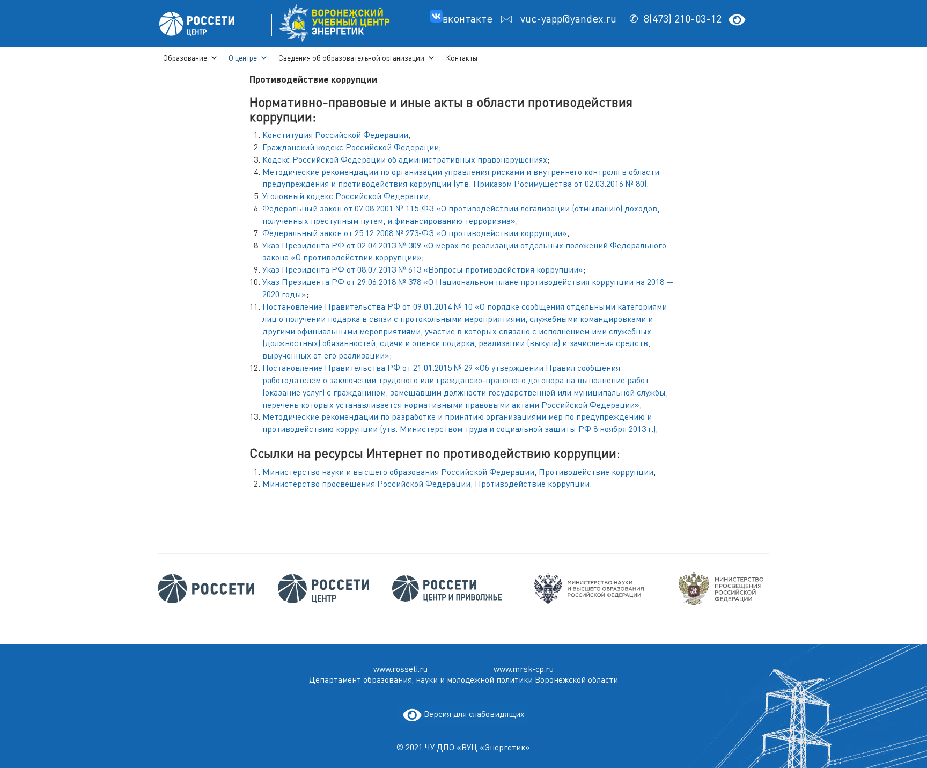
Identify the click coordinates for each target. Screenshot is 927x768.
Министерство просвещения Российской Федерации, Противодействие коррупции (426, 483)
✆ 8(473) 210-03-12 (675, 18)
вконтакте (469, 18)
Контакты (461, 57)
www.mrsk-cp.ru (524, 669)
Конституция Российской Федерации (335, 134)
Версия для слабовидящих (473, 714)
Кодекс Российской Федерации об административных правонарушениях (404, 159)
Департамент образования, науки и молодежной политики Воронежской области (463, 680)
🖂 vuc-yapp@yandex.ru (562, 18)
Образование (185, 57)
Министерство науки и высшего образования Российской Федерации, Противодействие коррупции (457, 471)
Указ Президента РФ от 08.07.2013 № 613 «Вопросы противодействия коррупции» (422, 269)
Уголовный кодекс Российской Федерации (345, 196)
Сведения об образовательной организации (351, 57)
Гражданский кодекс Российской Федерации (350, 147)
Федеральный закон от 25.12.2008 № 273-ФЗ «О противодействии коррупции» (414, 233)
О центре (243, 57)
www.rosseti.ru (400, 669)
